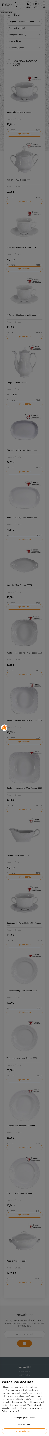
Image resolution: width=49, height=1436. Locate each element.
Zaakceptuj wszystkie (24, 1431)
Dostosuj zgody (24, 1424)
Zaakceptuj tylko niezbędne (24, 1418)
